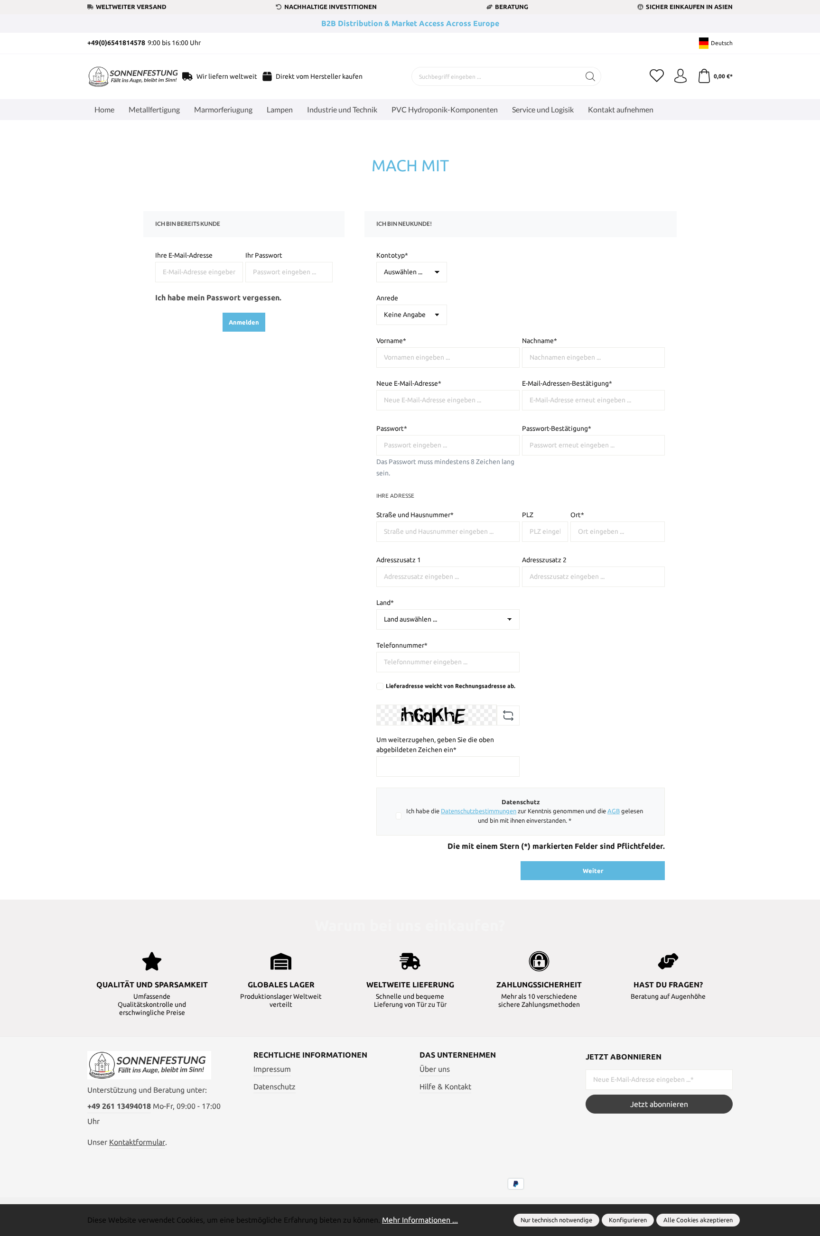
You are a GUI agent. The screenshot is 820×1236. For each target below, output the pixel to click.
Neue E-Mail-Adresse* (408, 383)
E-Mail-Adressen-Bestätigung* (567, 383)
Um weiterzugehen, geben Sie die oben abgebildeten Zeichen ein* (435, 744)
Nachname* (539, 340)
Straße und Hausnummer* (415, 515)
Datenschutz (274, 1086)
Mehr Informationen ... (420, 1220)
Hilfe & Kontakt (445, 1086)
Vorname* (391, 340)
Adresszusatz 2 (544, 560)
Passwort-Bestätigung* (556, 428)
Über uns (434, 1069)
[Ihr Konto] (680, 76)
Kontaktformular (137, 1142)
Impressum (272, 1069)
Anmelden (244, 322)
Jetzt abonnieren (659, 1104)
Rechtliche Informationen (310, 1055)
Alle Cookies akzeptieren (698, 1220)
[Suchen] (590, 76)
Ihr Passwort (263, 255)
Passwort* (391, 428)
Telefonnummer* (402, 645)
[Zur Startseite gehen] (122, 77)
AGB (613, 811)
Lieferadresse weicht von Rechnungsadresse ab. (450, 686)
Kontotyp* (392, 255)
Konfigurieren (628, 1220)
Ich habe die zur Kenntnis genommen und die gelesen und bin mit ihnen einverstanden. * (524, 816)
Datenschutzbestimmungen (478, 811)
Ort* (577, 515)
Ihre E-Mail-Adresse (184, 255)
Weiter (593, 870)
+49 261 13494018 (119, 1106)
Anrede (387, 298)
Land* (385, 602)
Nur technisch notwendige (556, 1220)
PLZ (527, 515)
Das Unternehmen (457, 1055)
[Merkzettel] (657, 76)
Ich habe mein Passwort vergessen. (218, 297)
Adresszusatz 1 (398, 560)
